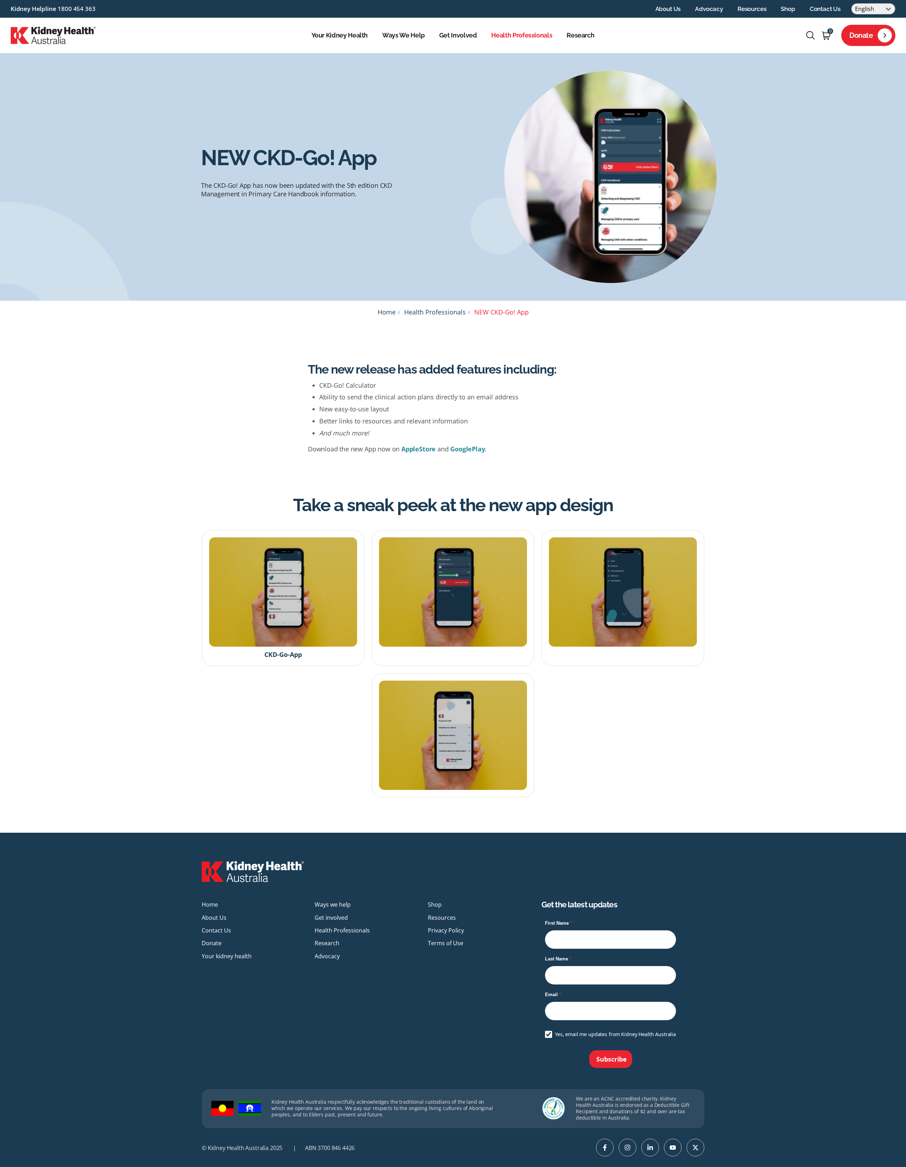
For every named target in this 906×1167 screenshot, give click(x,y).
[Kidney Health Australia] (53, 34)
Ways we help (403, 35)
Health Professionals (521, 35)
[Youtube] (673, 1147)
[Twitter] (695, 1147)
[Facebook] (605, 1147)
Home (387, 312)
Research (580, 35)
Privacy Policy (446, 930)
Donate (861, 35)
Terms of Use (445, 943)
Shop (788, 8)
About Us (668, 8)
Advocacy (709, 8)
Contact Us (825, 8)
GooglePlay (467, 449)
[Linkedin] (650, 1147)
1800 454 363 (76, 9)
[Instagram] (627, 1147)
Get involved (458, 35)
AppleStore (418, 449)
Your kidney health (339, 35)
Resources (752, 8)
